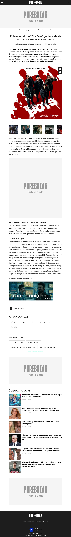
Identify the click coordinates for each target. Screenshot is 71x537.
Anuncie (46, 521)
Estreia (14, 327)
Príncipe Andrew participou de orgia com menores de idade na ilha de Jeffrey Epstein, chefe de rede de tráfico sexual (42, 437)
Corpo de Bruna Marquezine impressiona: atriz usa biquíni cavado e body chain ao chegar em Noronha (41, 450)
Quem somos (39, 521)
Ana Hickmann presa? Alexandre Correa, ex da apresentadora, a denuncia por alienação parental (40, 409)
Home (10, 30)
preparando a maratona (22, 278)
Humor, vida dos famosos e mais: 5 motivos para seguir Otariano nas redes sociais (42, 396)
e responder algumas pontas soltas (30, 146)
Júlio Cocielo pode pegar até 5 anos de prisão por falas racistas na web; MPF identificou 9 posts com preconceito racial (41, 464)
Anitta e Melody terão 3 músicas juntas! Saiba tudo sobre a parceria (40, 423)
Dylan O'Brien (17, 342)
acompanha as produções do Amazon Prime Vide (34, 138)
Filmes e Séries (28, 322)
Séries (13, 322)
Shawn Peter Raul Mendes (23, 347)
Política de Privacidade (28, 521)
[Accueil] (35, 2)
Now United (33, 342)
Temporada (45, 322)
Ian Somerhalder (47, 347)
